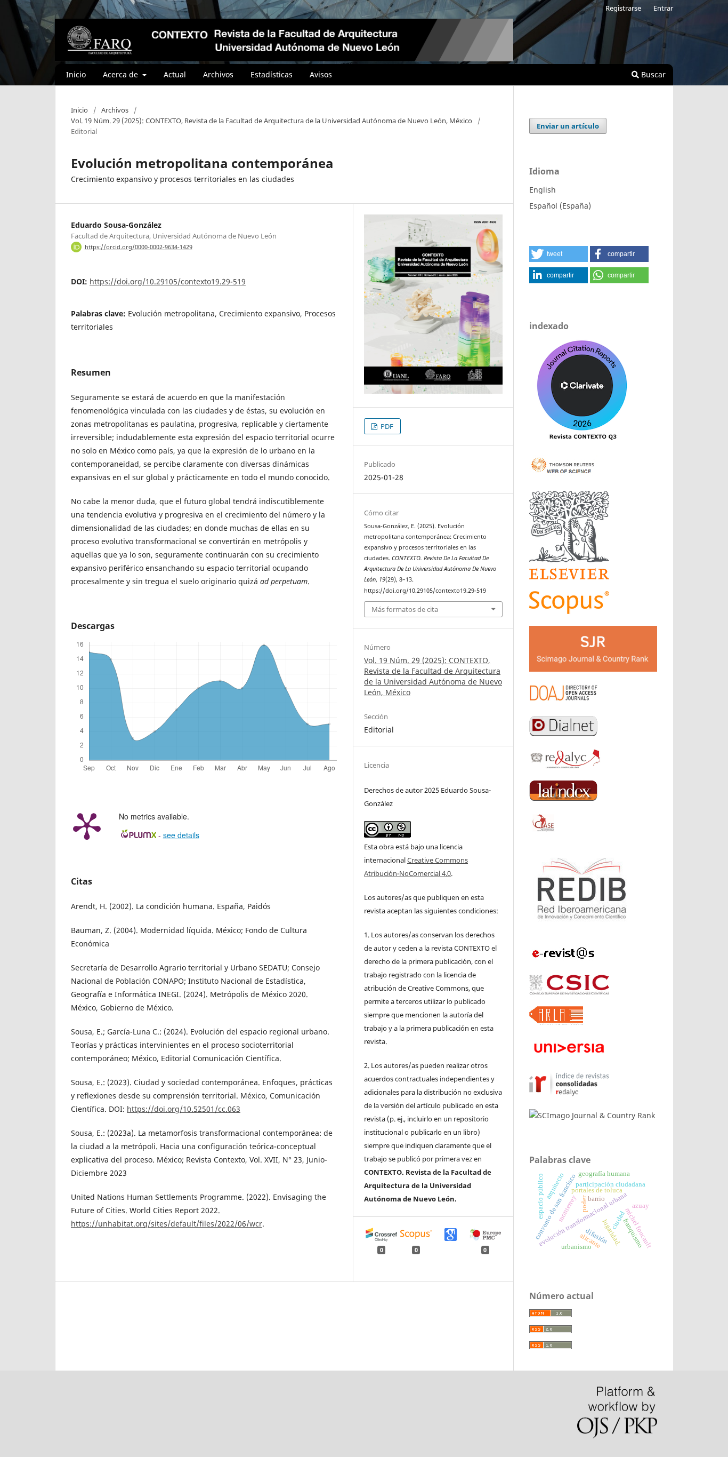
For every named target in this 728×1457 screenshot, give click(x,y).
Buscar (652, 74)
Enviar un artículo (568, 126)
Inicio (76, 74)
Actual (175, 74)
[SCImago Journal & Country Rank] (592, 1115)
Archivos (218, 74)
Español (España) (560, 206)
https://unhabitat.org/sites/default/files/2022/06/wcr (166, 1224)
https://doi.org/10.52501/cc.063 (183, 1109)
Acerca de (121, 74)
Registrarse (623, 8)
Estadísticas (271, 74)
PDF (386, 426)
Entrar (663, 8)
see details (181, 835)
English (542, 190)
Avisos (321, 74)
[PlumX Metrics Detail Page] (87, 825)
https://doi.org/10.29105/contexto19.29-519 (168, 281)
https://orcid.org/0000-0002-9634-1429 (138, 247)
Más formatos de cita (404, 609)
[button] (558, 254)
